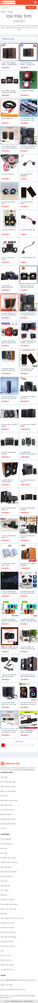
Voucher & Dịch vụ (7, 969)
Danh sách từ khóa (7, 810)
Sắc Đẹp (3, 848)
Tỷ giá (13, 995)
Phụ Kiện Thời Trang (7, 858)
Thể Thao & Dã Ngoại (8, 937)
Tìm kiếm (31, 7)
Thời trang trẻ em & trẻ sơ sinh (11, 918)
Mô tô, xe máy (5, 955)
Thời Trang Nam (6, 844)
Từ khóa (10, 12)
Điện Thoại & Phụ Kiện (8, 872)
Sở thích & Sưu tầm (7, 946)
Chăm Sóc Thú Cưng (8, 909)
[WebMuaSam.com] (10, 2)
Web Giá (2, 997)
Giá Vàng (32, 995)
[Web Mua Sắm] (10, 763)
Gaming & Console (7, 923)
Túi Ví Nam (4, 890)
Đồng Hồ (3, 895)
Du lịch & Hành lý (6, 876)
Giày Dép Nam (5, 867)
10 (33, 745)
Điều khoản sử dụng (7, 786)
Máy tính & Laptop (7, 965)
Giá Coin (8, 997)
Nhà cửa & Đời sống (7, 932)
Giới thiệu (4, 777)
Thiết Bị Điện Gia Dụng (8, 862)
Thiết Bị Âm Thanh (7, 900)
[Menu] (35, 2)
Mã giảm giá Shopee (8, 824)
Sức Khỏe (4, 853)
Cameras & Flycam (7, 928)
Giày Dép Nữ (5, 886)
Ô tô (2, 951)
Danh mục (4, 796)
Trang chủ (3, 12)
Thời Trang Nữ (5, 839)
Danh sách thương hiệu (8, 800)
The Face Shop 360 (22, 995)
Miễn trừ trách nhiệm (8, 791)
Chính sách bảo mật (7, 782)
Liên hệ (3, 828)
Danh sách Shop (6, 805)
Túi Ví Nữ (3, 881)
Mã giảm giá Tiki (6, 814)
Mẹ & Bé (3, 914)
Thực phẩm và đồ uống (9, 904)
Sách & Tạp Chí (6, 960)
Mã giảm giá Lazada (7, 819)
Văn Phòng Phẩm (6, 941)
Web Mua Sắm (28, 1001)
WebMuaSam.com (17, 1001)
